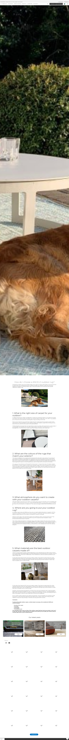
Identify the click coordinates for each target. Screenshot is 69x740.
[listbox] (2, 739)
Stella (18, 514)
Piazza (13, 514)
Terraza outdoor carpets (36, 501)
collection (16, 464)
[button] (67, 3)
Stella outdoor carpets (47, 502)
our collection (53, 418)
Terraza (38, 465)
